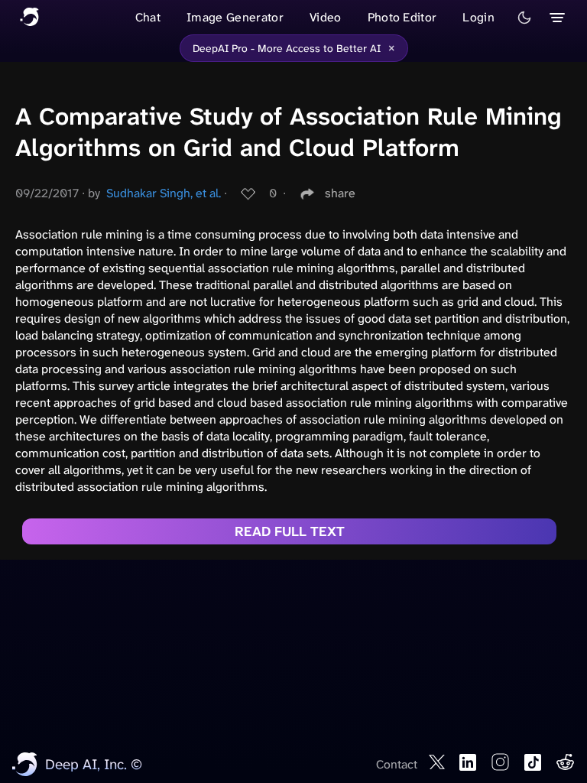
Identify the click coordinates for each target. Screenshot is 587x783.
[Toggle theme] (524, 17)
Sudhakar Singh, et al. (163, 193)
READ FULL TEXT (290, 531)
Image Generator (235, 17)
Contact (396, 764)
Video (326, 17)
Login (478, 17)
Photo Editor (402, 17)
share (340, 193)
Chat (148, 17)
